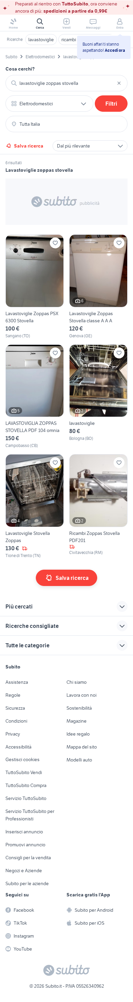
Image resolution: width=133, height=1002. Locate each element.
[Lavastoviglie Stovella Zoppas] (34, 506)
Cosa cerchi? (20, 69)
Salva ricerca (28, 146)
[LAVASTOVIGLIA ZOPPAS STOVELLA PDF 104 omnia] (34, 396)
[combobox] (66, 83)
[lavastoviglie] (98, 396)
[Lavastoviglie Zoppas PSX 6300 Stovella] (34, 286)
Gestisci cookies (22, 759)
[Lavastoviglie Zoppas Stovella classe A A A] (98, 286)
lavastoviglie (41, 39)
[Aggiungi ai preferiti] (55, 242)
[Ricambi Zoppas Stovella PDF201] (98, 506)
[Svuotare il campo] (119, 83)
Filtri (111, 103)
